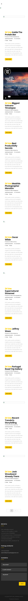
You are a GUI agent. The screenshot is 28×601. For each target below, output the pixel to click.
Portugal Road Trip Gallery (13, 367)
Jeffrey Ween (12, 330)
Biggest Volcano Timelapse (12, 105)
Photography (17, 295)
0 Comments (17, 38)
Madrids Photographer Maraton (12, 186)
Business (16, 36)
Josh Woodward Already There (12, 474)
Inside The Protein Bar (13, 33)
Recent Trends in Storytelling (12, 420)
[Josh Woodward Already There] (14, 462)
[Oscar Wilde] (14, 228)
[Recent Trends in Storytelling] (14, 408)
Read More (8, 59)
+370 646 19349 (5, 551)
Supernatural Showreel (12, 292)
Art (14, 241)
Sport (15, 425)
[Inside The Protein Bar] (14, 22)
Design (15, 110)
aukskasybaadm (9, 38)
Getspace (17, 599)
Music (15, 150)
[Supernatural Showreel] (14, 279)
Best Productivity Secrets (11, 146)
